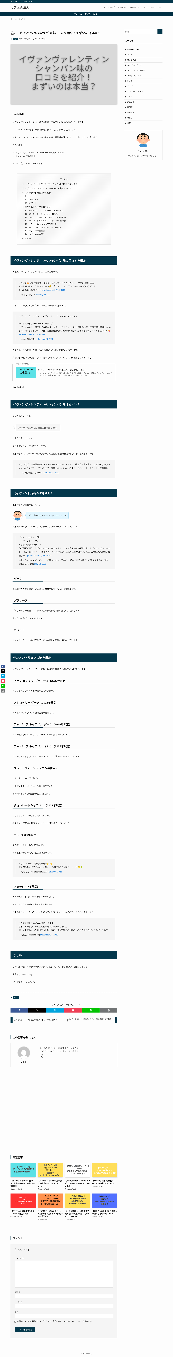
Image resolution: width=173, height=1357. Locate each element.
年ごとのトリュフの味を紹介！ (39, 207)
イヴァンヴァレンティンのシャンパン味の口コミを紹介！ (51, 184)
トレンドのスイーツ (135, 91)
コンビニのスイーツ (135, 76)
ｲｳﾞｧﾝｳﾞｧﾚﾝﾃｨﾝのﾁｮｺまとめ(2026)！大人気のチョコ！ (62, 370)
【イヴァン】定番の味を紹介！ (39, 193)
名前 (17, 1292)
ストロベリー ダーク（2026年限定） (44, 214)
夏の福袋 (130, 102)
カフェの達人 (20, 7)
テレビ (129, 86)
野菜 (129, 123)
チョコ (15, 39)
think (24, 1062)
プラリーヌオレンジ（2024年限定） (43, 224)
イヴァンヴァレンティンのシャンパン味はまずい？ (48, 188)
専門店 (129, 107)
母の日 (129, 118)
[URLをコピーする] (108, 1010)
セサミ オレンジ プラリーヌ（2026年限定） (46, 211)
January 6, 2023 (54, 872)
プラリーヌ (33, 199)
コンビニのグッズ (134, 65)
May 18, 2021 (40, 564)
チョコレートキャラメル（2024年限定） (45, 227)
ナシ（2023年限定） (37, 231)
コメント (19, 1258)
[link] (42, 1056)
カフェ (129, 54)
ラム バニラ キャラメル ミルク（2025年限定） (48, 221)
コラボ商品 (131, 60)
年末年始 (130, 113)
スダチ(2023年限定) (37, 234)
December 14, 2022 (49, 935)
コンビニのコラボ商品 (136, 70)
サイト (17, 1312)
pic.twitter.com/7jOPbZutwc (39, 555)
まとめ (28, 238)
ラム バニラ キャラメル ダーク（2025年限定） (48, 217)
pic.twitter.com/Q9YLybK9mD (32, 334)
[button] (19, 1010)
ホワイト (32, 203)
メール (18, 1302)
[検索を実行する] (159, 31)
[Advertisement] (64, 1111)
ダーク (32, 196)
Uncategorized (133, 49)
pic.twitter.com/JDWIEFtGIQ (52, 290)
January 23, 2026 (45, 339)
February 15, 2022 (51, 473)
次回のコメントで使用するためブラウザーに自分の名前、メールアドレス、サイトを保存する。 (55, 1321)
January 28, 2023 (43, 295)
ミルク (129, 97)
